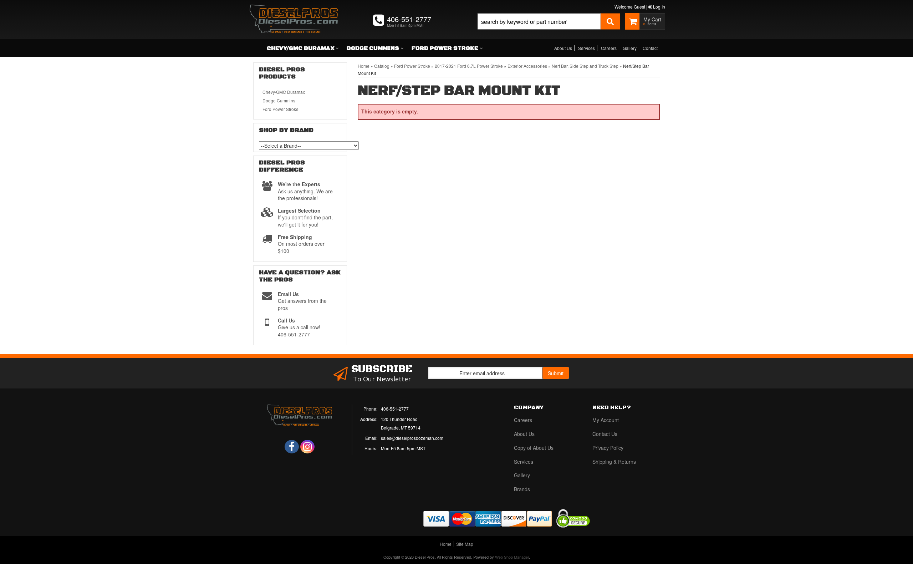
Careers (609, 48)
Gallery (630, 48)
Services (586, 48)
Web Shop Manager (512, 557)
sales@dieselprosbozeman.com (412, 438)
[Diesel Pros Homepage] (294, 12)
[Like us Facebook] (292, 446)
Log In (658, 7)
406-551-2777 (395, 409)
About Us (563, 48)
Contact (650, 48)
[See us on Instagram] (307, 446)
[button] (549, 29)
